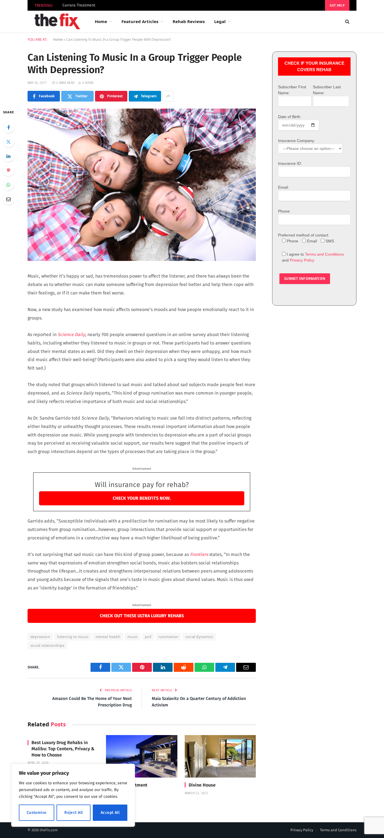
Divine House (202, 785)
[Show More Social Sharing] (168, 96)
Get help (337, 5)
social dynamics (199, 636)
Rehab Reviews (189, 21)
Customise (37, 812)
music (132, 636)
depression (40, 636)
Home (101, 21)
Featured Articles (139, 21)
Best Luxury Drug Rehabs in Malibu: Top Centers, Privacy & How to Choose (62, 749)
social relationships (47, 645)
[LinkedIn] (8, 156)
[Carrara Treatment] (141, 756)
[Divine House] (220, 756)
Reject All (73, 812)
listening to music (73, 636)
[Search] (346, 21)
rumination (169, 636)
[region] (73, 795)
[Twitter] (8, 141)
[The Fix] (57, 21)
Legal (220, 21)
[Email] (8, 199)
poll (148, 636)
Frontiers (199, 554)
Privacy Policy (302, 260)
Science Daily (71, 334)
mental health (108, 636)
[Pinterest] (8, 170)
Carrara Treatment (78, 5)
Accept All (110, 812)
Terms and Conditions (324, 254)
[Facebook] (8, 127)
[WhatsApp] (8, 184)
